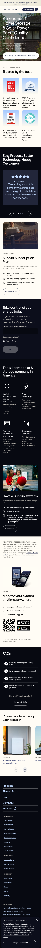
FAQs (6, 891)
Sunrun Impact (9, 829)
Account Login (9, 860)
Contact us (8, 878)
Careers (7, 842)
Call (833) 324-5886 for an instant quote (20, 56)
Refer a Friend (9, 864)
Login (6, 887)
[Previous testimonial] (11, 213)
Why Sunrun (8, 820)
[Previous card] (16, 769)
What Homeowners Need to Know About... (17, 915)
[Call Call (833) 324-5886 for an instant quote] (36, 9)
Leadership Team (10, 838)
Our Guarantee (9, 825)
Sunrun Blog (8, 883)
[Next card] (25, 769)
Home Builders (9, 868)
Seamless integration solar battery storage (17, 908)
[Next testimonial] (30, 213)
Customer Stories (10, 833)
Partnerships (8, 846)
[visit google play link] (23, 630)
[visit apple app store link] (23, 624)
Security (7, 896)
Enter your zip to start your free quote (15, 327)
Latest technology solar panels (13, 911)
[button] (5, 9)
